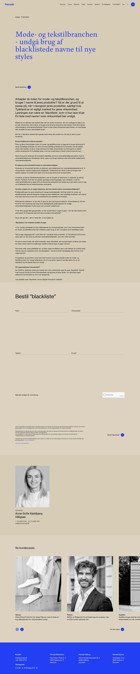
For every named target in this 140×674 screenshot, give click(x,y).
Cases (70, 4)
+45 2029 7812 (35, 521)
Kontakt (89, 4)
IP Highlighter (106, 4)
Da (123, 4)
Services (62, 4)
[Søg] (128, 4)
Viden (83, 4)
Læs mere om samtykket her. (22, 443)
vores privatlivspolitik (29, 440)
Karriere (97, 4)
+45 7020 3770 (21, 660)
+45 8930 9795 (21, 521)
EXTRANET (116, 4)
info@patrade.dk (21, 658)
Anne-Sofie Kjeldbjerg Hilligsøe (28, 515)
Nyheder (76, 4)
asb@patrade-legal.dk (22, 523)
